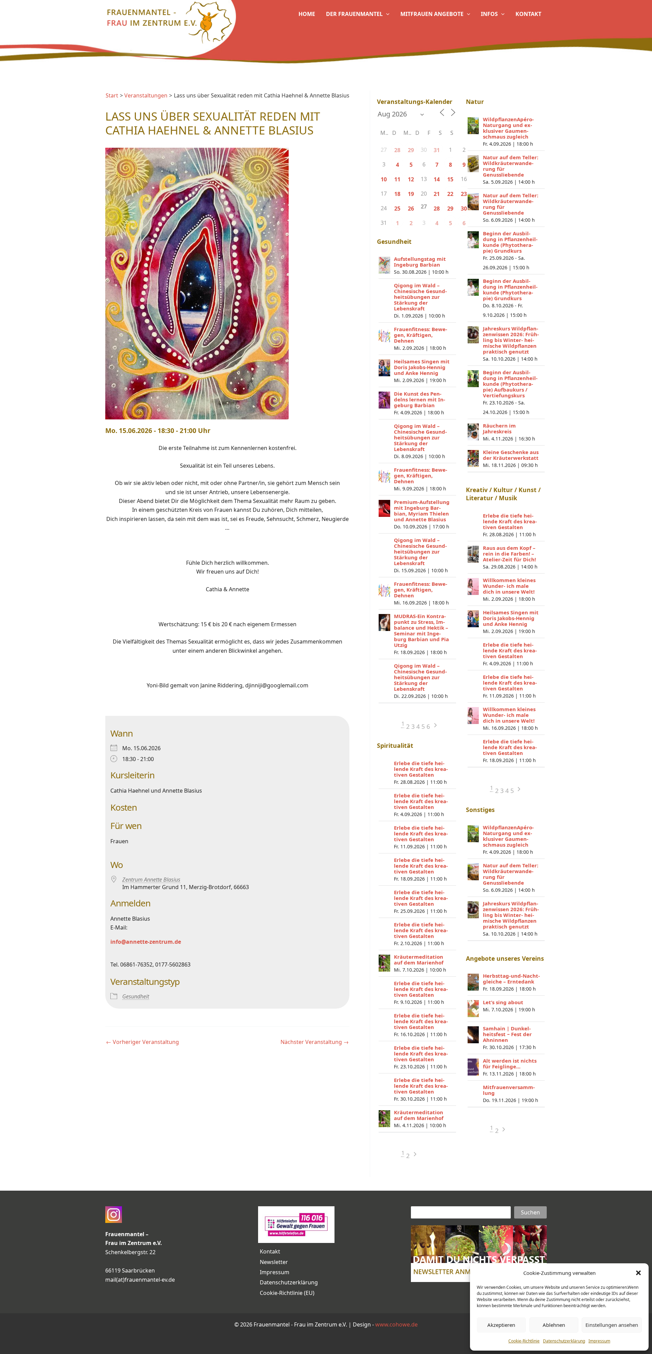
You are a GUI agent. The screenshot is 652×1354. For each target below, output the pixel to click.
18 (397, 194)
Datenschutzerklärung (564, 1341)
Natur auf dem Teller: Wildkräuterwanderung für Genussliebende (510, 166)
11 (397, 179)
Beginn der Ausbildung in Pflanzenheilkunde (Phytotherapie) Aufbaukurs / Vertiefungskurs (510, 384)
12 (411, 179)
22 (450, 194)
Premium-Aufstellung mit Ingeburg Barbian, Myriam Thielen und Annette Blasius (422, 511)
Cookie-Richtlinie (524, 1341)
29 (411, 150)
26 (411, 208)
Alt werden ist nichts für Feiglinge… (510, 1063)
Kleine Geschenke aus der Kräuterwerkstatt (511, 455)
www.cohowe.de (396, 1324)
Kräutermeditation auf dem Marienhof (418, 959)
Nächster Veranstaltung (314, 1042)
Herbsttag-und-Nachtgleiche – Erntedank (511, 978)
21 (437, 194)
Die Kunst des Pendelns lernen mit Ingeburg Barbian (419, 399)
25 (397, 208)
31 (437, 150)
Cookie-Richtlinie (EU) (287, 1293)
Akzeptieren (501, 1324)
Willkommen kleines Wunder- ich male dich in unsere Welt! (509, 586)
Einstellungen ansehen (611, 1324)
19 (411, 194)
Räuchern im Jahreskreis (499, 428)
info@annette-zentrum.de (145, 941)
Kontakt (270, 1251)
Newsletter (274, 1262)
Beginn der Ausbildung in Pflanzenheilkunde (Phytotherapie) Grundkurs (510, 242)
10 (384, 179)
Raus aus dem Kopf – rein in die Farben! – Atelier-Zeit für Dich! (509, 553)
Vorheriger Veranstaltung (142, 1042)
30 (464, 208)
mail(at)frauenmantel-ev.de (140, 1279)
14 (437, 179)
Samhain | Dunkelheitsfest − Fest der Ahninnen (507, 1034)
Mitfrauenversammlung (509, 1090)
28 (397, 150)
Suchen (530, 1212)
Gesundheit (135, 996)
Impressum (599, 1341)
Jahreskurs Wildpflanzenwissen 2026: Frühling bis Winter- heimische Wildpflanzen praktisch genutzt (511, 340)
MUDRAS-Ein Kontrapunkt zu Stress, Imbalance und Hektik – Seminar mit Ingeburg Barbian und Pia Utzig (421, 630)
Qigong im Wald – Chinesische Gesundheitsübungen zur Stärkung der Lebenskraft (420, 297)
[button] (638, 1272)
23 (464, 194)
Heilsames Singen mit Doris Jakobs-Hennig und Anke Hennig (422, 367)
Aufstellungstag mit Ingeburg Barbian (420, 261)
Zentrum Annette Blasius (151, 879)
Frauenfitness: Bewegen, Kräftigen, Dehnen (420, 335)
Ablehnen (554, 1324)
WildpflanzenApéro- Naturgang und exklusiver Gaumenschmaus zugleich (508, 128)
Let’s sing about (503, 1002)
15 (450, 179)
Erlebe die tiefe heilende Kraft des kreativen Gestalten (421, 769)
